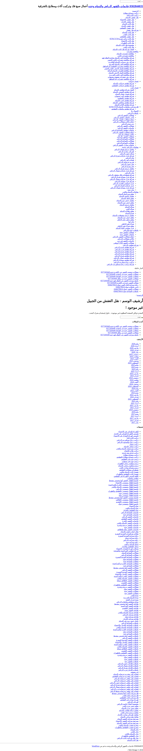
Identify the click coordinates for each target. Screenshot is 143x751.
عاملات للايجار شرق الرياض (128, 668)
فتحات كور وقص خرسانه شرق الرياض (124, 685)
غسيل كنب (134, 88)
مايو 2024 (135, 388)
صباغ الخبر (135, 595)
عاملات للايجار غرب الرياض (128, 670)
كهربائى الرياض (133, 702)
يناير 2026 (135, 352)
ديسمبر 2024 (134, 378)
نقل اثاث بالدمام (128, 32)
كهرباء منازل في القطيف (129, 700)
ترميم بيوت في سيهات (130, 461)
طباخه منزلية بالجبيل (131, 619)
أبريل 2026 (135, 346)
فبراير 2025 (134, 376)
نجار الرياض (129, 158)
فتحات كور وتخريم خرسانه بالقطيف (125, 676)
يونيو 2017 (135, 414)
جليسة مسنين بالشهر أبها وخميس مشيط (124, 498)
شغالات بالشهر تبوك (131, 589)
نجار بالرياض (129, 173)
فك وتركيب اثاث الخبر (130, 695)
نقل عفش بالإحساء (127, 20)
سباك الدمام (129, 207)
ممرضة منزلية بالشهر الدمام (128, 719)
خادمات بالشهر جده (131, 527)
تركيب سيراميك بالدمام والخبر (127, 449)
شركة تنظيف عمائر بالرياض (124, 258)
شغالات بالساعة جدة (131, 561)
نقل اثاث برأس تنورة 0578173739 (122, 39)
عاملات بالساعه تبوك (131, 632)
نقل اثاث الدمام (133, 740)
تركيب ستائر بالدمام (131, 446)
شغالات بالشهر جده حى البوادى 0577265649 (122, 274)
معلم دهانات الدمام (127, 211)
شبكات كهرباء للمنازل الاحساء (127, 549)
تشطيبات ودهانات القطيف (129, 470)
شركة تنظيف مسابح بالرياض (123, 260)
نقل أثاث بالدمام (128, 24)
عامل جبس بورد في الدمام (129, 621)
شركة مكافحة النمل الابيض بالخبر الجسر (119, 68)
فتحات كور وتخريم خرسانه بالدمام (126, 674)
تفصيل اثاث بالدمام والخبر (129, 472)
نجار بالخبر (135, 732)
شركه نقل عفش (132, 30)
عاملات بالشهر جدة (127, 234)
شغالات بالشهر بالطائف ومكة (128, 581)
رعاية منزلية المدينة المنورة (128, 536)
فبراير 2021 (134, 408)
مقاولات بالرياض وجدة (130, 147)
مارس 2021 (134, 405)
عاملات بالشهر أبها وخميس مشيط (126, 636)
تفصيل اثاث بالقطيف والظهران (127, 474)
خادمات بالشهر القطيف (130, 519)
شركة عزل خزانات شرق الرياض (122, 156)
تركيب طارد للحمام (131, 451)
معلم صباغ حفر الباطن (125, 226)
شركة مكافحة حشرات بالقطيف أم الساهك (118, 66)
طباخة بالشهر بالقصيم (130, 608)
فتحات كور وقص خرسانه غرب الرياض (124, 689)
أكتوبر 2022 (134, 391)
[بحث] (142, 1)
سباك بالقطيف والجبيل (130, 546)
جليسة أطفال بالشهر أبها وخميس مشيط (124, 480)
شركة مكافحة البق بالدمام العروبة (121, 64)
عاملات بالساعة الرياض (130, 623)
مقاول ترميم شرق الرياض (124, 168)
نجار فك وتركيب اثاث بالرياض (128, 738)
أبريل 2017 (135, 416)
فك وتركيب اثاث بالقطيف (129, 698)
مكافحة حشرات (133, 51)
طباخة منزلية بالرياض (131, 615)
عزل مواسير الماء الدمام (125, 228)
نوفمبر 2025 (134, 356)
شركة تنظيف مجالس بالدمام (123, 103)
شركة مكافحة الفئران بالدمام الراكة (121, 71)
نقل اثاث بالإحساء (127, 41)
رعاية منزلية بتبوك (132, 538)
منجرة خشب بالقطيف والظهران (127, 727)
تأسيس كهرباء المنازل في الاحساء (126, 436)
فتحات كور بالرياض (127, 160)
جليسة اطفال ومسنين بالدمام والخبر (125, 487)
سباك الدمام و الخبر (131, 544)
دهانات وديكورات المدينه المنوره (127, 534)
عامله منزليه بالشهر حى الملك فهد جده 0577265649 (120, 281)
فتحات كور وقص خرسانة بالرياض (126, 678)
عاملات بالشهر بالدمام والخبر (128, 646)
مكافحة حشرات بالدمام (125, 54)
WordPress (95, 746)
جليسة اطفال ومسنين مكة (129, 495)
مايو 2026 (135, 344)
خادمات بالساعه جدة (131, 515)
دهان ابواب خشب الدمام (130, 532)
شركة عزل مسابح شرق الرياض (122, 177)
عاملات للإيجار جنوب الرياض (128, 664)
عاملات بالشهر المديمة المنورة (127, 640)
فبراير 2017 (134, 420)
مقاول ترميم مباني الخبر (130, 712)
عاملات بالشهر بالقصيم (130, 651)
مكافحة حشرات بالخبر (126, 56)
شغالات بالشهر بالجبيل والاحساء (127, 574)
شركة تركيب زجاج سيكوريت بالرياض (120, 264)
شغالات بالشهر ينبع (132, 593)
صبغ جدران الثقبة (132, 600)
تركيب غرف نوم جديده (130, 453)
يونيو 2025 (135, 367)
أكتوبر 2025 (134, 359)
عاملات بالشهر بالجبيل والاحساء (127, 642)
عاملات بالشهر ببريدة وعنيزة (128, 655)
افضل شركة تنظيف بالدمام (124, 90)
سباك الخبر (130, 209)
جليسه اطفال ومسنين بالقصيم (127, 502)
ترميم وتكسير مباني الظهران (128, 463)
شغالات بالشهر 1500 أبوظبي (123, 243)
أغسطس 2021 (133, 399)
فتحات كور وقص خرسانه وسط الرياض (124, 691)
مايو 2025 (135, 369)
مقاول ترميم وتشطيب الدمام (123, 215)
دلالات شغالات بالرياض (125, 239)
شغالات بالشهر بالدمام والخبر (128, 578)
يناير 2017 (135, 422)
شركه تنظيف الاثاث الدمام (124, 105)
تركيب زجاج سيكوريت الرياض (128, 440)
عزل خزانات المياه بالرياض (124, 186)
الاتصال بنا (135, 111)
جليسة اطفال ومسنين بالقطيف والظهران (123, 491)
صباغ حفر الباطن (127, 224)
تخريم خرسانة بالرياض (126, 162)
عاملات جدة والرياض (131, 230)
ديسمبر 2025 (134, 354)
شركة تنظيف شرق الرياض (124, 247)
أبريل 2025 (135, 371)
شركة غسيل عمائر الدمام (124, 94)
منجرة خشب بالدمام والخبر (128, 725)
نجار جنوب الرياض (127, 164)
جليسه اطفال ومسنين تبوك (128, 504)
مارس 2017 (134, 418)
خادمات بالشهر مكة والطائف (128, 529)
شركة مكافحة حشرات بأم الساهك (121, 79)
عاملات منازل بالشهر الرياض (123, 145)
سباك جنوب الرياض (127, 154)
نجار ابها (131, 222)
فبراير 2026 (134, 350)
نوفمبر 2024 (134, 380)
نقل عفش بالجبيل (127, 22)
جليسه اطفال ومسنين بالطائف (127, 500)
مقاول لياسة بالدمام (126, 196)
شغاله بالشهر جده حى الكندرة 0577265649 (123, 283)
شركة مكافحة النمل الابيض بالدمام (121, 73)
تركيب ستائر (134, 444)
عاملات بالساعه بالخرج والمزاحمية (126, 629)
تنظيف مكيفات (133, 478)
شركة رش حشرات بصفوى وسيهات (121, 77)
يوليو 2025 (135, 365)
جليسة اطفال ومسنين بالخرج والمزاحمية (123, 485)
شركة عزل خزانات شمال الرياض (122, 171)
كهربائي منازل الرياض (126, 151)
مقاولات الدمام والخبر (130, 192)
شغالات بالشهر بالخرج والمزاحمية (126, 576)
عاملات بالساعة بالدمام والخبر (127, 627)
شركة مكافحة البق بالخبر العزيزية (121, 75)
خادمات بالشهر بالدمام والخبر (128, 523)
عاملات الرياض (133, 113)
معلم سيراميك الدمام (126, 194)
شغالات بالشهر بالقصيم (130, 583)
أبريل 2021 (135, 403)
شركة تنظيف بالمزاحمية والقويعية (126, 551)
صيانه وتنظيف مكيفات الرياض (127, 602)
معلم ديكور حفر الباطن (125, 220)
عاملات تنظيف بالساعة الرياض (122, 130)
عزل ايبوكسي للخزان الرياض (123, 183)
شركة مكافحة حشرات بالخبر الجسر (121, 60)
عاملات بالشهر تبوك (131, 657)
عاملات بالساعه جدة (131, 634)
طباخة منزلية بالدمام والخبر (128, 612)
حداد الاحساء (134, 506)
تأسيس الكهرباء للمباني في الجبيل (126, 434)
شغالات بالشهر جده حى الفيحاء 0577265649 (122, 276)
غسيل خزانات (133, 81)
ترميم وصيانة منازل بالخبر (129, 468)
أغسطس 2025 (133, 363)
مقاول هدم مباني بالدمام (129, 717)
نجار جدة (131, 190)
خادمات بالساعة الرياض (130, 512)
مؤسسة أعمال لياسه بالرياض (128, 704)
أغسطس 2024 (133, 386)
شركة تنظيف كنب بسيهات (124, 96)
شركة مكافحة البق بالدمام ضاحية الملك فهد (118, 58)
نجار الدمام (134, 729)
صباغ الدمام (129, 213)
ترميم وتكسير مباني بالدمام (128, 466)
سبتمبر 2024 (134, 384)
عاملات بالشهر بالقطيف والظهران (126, 653)
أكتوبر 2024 (134, 382)
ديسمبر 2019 (134, 410)
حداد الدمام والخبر (132, 508)
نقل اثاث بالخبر (128, 34)
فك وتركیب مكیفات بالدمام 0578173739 (124, 107)
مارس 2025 (134, 373)
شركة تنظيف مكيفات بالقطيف (122, 109)
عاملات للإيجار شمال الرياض (128, 666)
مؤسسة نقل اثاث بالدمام (125, 45)
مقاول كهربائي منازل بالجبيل (128, 715)
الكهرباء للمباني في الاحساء (128, 432)
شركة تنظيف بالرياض (131, 245)
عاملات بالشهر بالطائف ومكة (128, 649)
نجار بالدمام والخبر (132, 734)
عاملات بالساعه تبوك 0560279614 (126, 291)
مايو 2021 (135, 401)
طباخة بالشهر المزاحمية (130, 606)
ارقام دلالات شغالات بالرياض (123, 122)
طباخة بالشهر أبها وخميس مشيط (126, 604)
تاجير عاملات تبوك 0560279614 (127, 287)
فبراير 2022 (134, 397)
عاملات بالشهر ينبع (132, 661)
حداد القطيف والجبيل (131, 510)
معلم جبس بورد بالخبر (130, 706)
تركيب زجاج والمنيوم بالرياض (128, 442)
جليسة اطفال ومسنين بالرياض (127, 489)
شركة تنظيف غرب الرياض (124, 249)
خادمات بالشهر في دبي (125, 241)
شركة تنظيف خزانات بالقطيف (123, 85)
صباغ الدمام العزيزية (131, 598)
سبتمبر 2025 (134, 361)
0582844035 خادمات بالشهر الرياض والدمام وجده (115, 6)
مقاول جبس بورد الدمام (125, 200)
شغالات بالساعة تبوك (131, 559)
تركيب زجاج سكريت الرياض (124, 262)
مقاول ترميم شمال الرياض (124, 149)
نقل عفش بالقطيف (127, 28)
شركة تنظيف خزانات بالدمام (123, 83)
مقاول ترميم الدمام (127, 205)
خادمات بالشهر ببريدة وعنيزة (128, 525)
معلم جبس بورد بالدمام (130, 708)
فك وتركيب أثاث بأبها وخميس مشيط (125, 693)
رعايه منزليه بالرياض (131, 540)
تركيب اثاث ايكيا (133, 15)
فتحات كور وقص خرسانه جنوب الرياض (124, 683)
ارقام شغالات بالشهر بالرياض (123, 120)
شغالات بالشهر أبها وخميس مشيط (126, 568)
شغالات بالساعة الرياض (125, 139)
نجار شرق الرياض (127, 166)
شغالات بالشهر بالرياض (125, 126)
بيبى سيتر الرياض (127, 124)
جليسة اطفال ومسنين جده (129, 493)
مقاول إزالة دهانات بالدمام (129, 710)
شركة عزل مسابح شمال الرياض (122, 188)
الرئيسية (135, 11)
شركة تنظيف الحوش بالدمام (123, 92)
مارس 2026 (134, 348)
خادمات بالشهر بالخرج (130, 521)
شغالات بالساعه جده (131, 566)
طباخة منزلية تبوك (132, 617)
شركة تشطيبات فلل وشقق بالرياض (121, 175)
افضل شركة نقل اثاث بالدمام (123, 49)
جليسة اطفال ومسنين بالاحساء (127, 483)
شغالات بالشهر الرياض (126, 115)
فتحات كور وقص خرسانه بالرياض (126, 681)
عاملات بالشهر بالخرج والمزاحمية (126, 644)
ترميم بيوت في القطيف (130, 459)
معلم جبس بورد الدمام (126, 203)
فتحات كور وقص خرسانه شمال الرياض (124, 687)
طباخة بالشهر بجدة (132, 610)
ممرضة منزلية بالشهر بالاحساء (127, 721)
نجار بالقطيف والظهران (130, 736)
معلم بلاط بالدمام (127, 198)
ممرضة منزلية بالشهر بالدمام (128, 723)
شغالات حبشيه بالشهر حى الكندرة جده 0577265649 (120, 272)
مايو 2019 (135, 412)
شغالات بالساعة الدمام (130, 553)
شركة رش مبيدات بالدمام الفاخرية (121, 62)
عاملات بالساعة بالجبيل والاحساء (126, 625)
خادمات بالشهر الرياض (125, 128)
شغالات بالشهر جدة (127, 232)
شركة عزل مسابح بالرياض (124, 181)
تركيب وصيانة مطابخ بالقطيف (128, 457)
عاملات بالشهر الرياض (130, 638)
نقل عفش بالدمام (132, 17)
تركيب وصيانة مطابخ (131, 13)
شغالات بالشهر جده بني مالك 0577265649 (123, 278)
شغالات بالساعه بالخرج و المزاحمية (126, 563)
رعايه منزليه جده (132, 542)
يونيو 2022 (135, 393)
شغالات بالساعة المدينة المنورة (127, 557)
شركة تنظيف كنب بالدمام (124, 100)
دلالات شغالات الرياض (126, 134)
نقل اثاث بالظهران (127, 43)
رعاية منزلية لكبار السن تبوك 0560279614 (123, 285)
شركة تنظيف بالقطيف (126, 98)
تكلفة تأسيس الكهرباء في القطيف (126, 476)
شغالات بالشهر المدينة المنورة (128, 572)
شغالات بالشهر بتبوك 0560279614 (126, 289)
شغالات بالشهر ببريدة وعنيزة (128, 587)
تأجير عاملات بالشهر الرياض (124, 117)
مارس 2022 (134, 395)
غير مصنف (135, 672)
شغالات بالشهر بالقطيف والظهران (126, 585)
